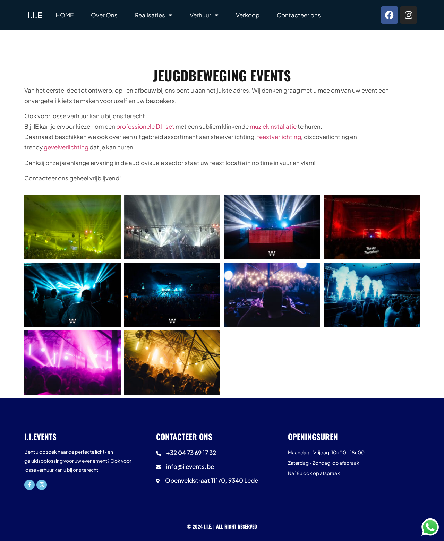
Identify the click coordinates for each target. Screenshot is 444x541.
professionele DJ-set (145, 126)
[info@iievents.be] (219, 468)
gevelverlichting (66, 147)
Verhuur (200, 15)
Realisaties (150, 15)
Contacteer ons (299, 15)
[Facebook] (389, 15)
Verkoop (247, 15)
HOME (65, 15)
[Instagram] (408, 15)
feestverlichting (279, 136)
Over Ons (104, 15)
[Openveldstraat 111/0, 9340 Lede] (219, 482)
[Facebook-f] (29, 485)
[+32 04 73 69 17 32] (219, 454)
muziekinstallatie (273, 126)
